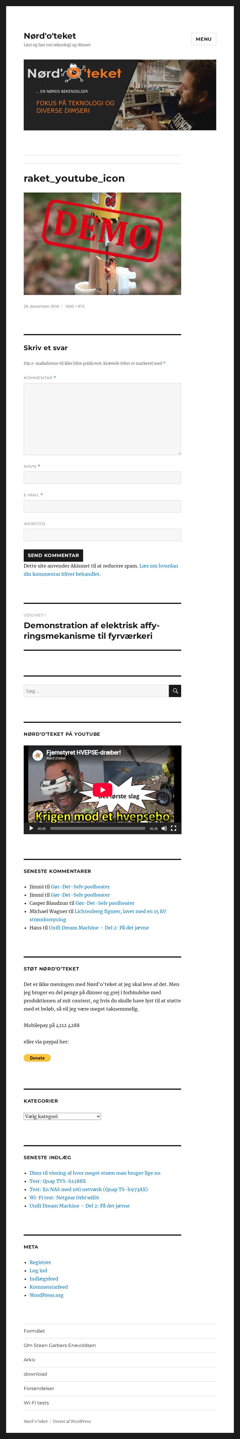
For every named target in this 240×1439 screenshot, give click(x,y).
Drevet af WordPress (72, 1421)
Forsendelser (39, 1388)
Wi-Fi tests (36, 1403)
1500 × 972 (75, 306)
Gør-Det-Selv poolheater (80, 887)
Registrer (40, 1262)
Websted (35, 523)
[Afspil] (31, 828)
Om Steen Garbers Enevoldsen (60, 1345)
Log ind (38, 1270)
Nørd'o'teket (50, 36)
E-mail (33, 495)
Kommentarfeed (49, 1287)
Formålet (34, 1331)
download (35, 1374)
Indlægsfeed (44, 1279)
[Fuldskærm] (173, 828)
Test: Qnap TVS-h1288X (58, 1181)
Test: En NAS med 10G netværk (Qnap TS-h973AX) (89, 1189)
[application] (102, 789)
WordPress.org (47, 1295)
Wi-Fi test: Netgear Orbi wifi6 (64, 1197)
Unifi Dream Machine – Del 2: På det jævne (99, 928)
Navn (32, 466)
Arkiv (29, 1360)
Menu (204, 39)
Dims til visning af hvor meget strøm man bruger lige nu (95, 1173)
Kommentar (40, 377)
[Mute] (164, 828)
